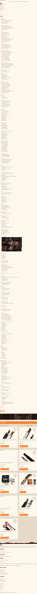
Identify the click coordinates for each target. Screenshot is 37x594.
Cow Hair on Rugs (5, 83)
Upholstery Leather (5, 32)
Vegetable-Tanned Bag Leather (7, 64)
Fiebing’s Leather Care (6, 283)
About (2, 5)
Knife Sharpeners (5, 189)
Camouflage (4, 325)
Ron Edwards (4, 349)
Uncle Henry (4, 364)
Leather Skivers (5, 184)
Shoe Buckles (4, 147)
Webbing (2, 286)
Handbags (4, 398)
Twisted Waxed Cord (5, 105)
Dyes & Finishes (3, 253)
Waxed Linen (4, 102)
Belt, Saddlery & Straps (6, 43)
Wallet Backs (4, 226)
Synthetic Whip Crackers (6, 383)
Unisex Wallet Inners (5, 232)
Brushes (3, 278)
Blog (1, 9)
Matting (3, 328)
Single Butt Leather (5, 44)
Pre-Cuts (4, 225)
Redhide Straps (5, 56)
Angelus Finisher (5, 262)
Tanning (3, 356)
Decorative (3, 110)
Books (2, 345)
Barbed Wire (4, 337)
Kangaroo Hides (4, 74)
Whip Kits (4, 379)
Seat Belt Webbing (5, 293)
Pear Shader (4, 324)
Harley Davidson (5, 368)
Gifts (1, 385)
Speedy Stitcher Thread (6, 104)
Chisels (3, 198)
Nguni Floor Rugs (5, 92)
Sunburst (4, 338)
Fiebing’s (3, 258)
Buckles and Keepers (5, 141)
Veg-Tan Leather (4, 25)
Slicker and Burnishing (6, 169)
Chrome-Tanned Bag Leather (7, 63)
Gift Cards (3, 386)
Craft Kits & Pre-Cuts (5, 220)
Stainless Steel (5, 143)
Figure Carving (4, 331)
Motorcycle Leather (5, 34)
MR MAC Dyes (4, 265)
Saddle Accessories (5, 158)
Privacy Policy (3, 580)
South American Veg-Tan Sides (7, 27)
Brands (3, 191)
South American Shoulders (7, 28)
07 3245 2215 (3, 550)
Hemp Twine (4, 107)
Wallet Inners (4, 234)
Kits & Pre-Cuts (3, 211)
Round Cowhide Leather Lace (7, 20)
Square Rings (4, 128)
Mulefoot (3, 327)
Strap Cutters (4, 187)
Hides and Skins (3, 69)
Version (3, 312)
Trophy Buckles (5, 145)
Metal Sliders (4, 118)
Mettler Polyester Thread (6, 100)
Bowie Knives (4, 363)
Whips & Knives (3, 360)
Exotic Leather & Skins (6, 40)
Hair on (3, 81)
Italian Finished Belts (6, 51)
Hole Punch (4, 200)
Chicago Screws (5, 137)
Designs (3, 357)
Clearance (2, 406)
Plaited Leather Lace (6, 21)
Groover (3, 167)
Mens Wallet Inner (5, 231)
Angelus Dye (4, 269)
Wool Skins (4, 89)
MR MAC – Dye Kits (5, 272)
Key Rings (4, 123)
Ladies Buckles (5, 150)
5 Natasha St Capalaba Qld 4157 (6, 556)
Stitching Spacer (5, 206)
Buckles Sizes (4, 153)
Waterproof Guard (5, 284)
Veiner (3, 330)
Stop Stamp (4, 329)
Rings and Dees (4, 122)
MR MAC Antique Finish (6, 266)
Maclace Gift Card (5, 387)
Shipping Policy (3, 579)
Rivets (3, 131)
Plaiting (3, 354)
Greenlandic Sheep (5, 88)
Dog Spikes (4, 119)
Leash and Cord (5, 299)
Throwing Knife (4, 372)
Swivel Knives (4, 308)
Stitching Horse (5, 209)
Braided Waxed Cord (5, 103)
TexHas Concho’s (5, 112)
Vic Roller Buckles (5, 144)
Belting (3, 353)
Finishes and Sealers (5, 260)
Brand (3, 254)
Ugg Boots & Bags (5, 396)
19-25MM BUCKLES (5, 155)
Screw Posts (4, 120)
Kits (3, 273)
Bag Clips (4, 136)
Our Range (3, 7)
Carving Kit (4, 306)
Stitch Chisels (4, 199)
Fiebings (3, 256)
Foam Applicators (5, 279)
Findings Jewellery (5, 111)
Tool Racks (4, 178)
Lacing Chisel (4, 197)
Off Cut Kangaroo (5, 79)
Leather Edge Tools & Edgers (7, 167)
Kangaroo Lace (5, 23)
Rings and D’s (4, 126)
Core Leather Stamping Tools (7, 322)
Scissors (3, 185)
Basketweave (4, 335)
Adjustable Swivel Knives (6, 188)
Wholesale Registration (5, 573)
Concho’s (4, 115)
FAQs (2, 578)
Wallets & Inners (4, 229)
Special (3, 343)
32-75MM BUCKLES (6, 156)
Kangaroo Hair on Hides (6, 77)
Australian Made (5, 390)
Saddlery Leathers (5, 36)
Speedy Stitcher (5, 97)
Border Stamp (4, 339)
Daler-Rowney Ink (5, 268)
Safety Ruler (4, 175)
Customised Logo (5, 302)
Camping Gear (4, 361)
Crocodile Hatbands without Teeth (8, 403)
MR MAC (3, 257)
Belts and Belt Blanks (5, 50)
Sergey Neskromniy (5, 313)
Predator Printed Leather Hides (7, 38)
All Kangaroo (4, 75)
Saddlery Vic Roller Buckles (7, 159)
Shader (3, 334)
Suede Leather (4, 37)
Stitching (2, 94)
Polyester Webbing (5, 294)
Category (3, 352)
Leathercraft (4, 355)
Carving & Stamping (4, 301)
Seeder (3, 326)
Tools (2, 164)
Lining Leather (4, 41)
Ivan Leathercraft (5, 314)
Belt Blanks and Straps (6, 60)
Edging (3, 165)
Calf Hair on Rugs (5, 82)
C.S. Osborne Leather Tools (7, 192)
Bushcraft (4, 358)
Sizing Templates (5, 177)
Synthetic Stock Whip (6, 376)
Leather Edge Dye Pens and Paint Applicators (10, 277)
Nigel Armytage (5, 347)
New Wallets (4, 236)
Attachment (4, 287)
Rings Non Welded (5, 125)
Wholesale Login (4, 574)
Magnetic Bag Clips (5, 114)
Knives (4, 409)
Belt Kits (3, 222)
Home (1, 409)
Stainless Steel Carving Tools (7, 320)
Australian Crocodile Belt (6, 53)
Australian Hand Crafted (6, 389)
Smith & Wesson (5, 370)
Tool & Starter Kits (5, 215)
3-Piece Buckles (5, 146)
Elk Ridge (4, 365)
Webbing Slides (5, 289)
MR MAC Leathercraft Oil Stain (7, 267)
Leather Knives (5, 186)
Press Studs (4, 134)
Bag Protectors (5, 116)
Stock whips (4, 377)
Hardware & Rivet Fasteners (6, 130)
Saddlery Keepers (5, 161)
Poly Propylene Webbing (6, 292)
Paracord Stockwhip (5, 378)
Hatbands (3, 401)
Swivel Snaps (4, 135)
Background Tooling (5, 341)
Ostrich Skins (4, 71)
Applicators (4, 276)
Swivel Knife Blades (5, 310)
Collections (3, 305)
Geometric (4, 336)
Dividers (3, 180)
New (1, 407)
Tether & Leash (4, 297)
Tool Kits (3, 224)
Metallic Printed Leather (6, 39)
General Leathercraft (5, 172)
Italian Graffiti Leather (6, 66)
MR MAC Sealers (5, 261)
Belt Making (4, 216)
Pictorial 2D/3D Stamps (6, 317)
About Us (2, 569)
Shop (2, 6)
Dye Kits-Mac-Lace (5, 223)
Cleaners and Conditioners (6, 282)
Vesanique (15, 592)
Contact (2, 10)
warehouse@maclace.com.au (6, 552)
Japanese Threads (5, 101)
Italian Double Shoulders (6, 26)
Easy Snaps (4, 138)
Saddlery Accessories (6, 162)
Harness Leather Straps (6, 55)
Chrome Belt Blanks (5, 58)
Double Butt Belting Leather (7, 45)
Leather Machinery (5, 205)
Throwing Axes (4, 371)
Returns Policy (3, 581)
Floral (3, 340)
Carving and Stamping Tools (7, 316)
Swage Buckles (5, 142)
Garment (3, 35)
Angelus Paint (4, 270)
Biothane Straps (5, 298)
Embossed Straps (5, 48)
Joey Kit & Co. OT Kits (6, 213)
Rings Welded (4, 127)
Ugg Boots (4, 397)
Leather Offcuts (5, 29)
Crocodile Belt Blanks (6, 59)
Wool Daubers (4, 280)
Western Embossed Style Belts (7, 52)
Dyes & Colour (4, 264)
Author (3, 346)
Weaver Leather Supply (6, 193)
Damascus (4, 373)
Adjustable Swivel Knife (6, 183)
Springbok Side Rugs (6, 85)
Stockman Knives (5, 367)
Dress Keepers (4, 151)
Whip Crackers (4, 382)
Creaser (3, 170)
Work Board (4, 179)
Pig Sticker (4, 369)
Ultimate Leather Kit (5, 217)
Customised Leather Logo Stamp (8, 303)
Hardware (2, 109)
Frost (3, 366)
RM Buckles (4, 149)
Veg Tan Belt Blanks (5, 47)
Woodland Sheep (5, 87)
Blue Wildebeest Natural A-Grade (8, 90)
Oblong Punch (4, 201)
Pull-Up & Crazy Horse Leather (7, 65)
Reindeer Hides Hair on (6, 84)
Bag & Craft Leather (5, 62)
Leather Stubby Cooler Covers (7, 227)
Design (3, 342)
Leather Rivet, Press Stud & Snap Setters (9, 176)
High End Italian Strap (6, 54)
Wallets (3, 233)
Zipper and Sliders (5, 133)
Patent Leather (5, 33)
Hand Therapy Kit (5, 212)
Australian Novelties (5, 393)
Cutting (3, 182)
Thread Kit (4, 221)
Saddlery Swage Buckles (6, 160)
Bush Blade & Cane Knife (6, 362)
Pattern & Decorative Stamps (7, 333)
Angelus (3, 255)
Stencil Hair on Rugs (5, 86)
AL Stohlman (4, 348)
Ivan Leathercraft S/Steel (6, 315)
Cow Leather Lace (5, 22)
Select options (4, 446)
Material (3, 291)
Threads (3, 99)
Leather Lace (4, 19)
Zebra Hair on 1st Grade (6, 91)
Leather (2, 18)
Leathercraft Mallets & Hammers (8, 173)
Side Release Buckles (6, 288)
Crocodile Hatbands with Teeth (7, 402)
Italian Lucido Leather (6, 67)
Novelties (4, 78)
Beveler (3, 323)
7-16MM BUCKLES (5, 154)
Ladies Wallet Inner (5, 230)
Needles (3, 96)
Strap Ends (4, 202)
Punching (3, 196)
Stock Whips (4, 375)
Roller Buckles (4, 148)
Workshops (3, 8)
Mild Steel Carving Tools (6, 319)
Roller (3, 174)
